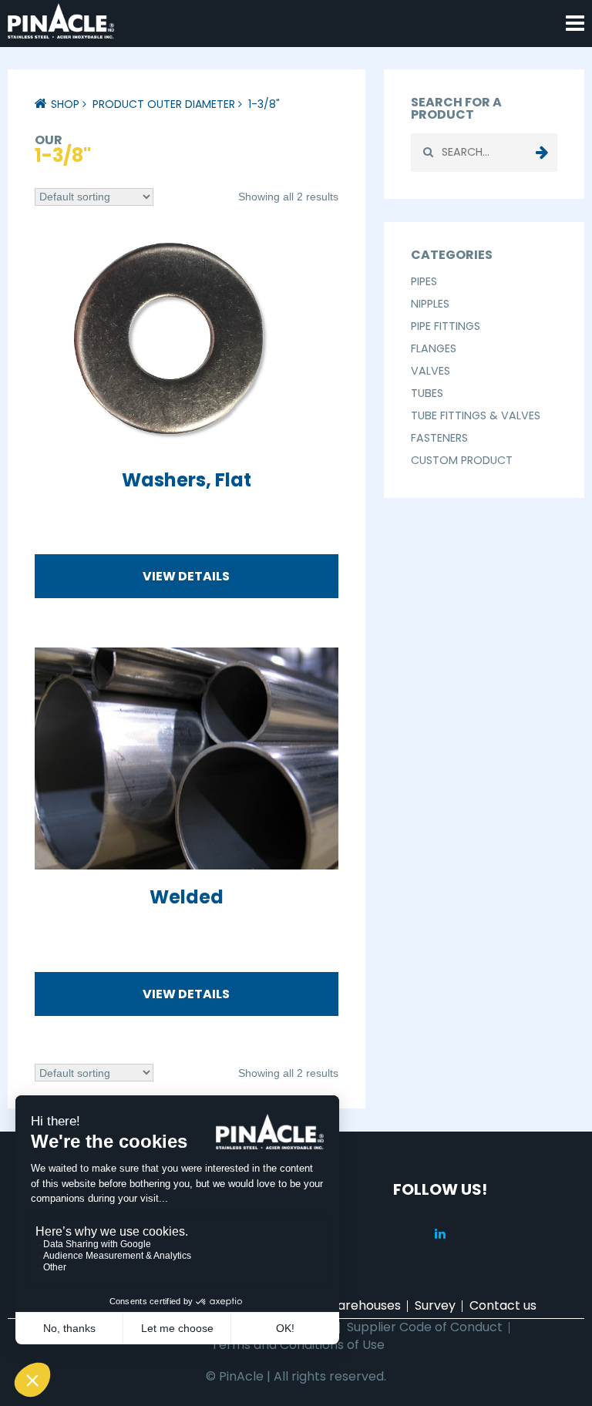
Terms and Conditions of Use (298, 1345)
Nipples (430, 303)
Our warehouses (351, 1305)
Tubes (427, 393)
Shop (65, 104)
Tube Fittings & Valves (475, 415)
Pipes (424, 281)
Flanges (433, 348)
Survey (435, 1305)
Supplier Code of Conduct (425, 1327)
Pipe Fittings (445, 326)
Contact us (502, 1305)
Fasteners (439, 438)
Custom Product (462, 460)
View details (186, 576)
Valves (430, 370)
